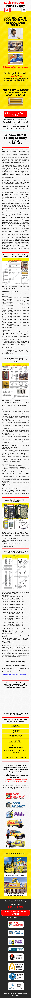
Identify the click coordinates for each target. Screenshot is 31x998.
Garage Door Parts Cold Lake (16, 726)
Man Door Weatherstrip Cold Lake (15, 746)
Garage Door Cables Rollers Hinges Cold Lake (15, 736)
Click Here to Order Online (15, 114)
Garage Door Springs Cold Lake (15, 731)
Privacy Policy (15, 995)
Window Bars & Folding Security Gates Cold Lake (15, 756)
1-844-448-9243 (15, 76)
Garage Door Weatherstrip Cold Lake (15, 741)
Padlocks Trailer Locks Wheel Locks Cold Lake (15, 751)
